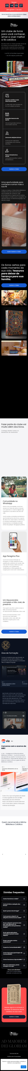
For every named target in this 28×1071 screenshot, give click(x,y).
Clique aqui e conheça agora (17, 15)
